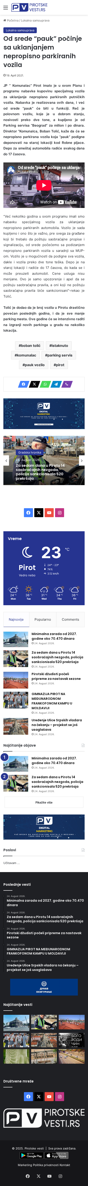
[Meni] (5, 9)
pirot (60, 365)
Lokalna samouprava (35, 20)
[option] (44, 460)
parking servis (59, 355)
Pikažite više (44, 802)
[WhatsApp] (44, 384)
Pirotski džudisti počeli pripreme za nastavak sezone (56, 676)
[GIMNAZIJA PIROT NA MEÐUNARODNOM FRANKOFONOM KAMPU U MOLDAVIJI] (15, 700)
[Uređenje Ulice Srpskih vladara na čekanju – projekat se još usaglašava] (15, 726)
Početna (12, 20)
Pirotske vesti (34, 1148)
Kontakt (65, 1165)
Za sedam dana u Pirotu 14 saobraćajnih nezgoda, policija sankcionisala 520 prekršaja (40, 472)
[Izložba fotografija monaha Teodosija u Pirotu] (72, 1040)
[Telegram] (54, 384)
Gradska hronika (29, 452)
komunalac (26, 355)
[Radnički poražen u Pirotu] (16, 1056)
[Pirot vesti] (29, 7)
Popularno (43, 619)
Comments (70, 619)
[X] (33, 384)
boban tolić (30, 345)
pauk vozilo (35, 365)
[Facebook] (22, 384)
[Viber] (65, 384)
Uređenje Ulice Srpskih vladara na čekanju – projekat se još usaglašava (57, 725)
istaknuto (60, 345)
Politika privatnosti (46, 1165)
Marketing (25, 1165)
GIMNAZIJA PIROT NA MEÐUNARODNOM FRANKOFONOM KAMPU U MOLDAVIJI (52, 701)
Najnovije (16, 619)
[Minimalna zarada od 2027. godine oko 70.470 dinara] (15, 639)
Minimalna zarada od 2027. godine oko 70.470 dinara (54, 636)
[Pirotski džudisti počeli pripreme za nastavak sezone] (15, 680)
